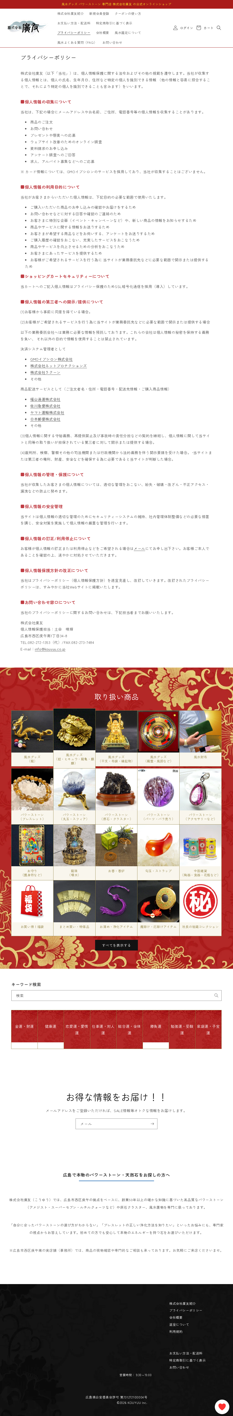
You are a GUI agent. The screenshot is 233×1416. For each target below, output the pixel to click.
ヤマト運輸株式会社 (47, 412)
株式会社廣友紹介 (182, 1303)
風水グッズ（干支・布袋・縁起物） (116, 759)
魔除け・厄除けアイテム (158, 926)
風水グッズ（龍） (32, 759)
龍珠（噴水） (74, 873)
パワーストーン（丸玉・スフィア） (74, 816)
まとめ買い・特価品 (74, 926)
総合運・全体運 (129, 1029)
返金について (179, 1324)
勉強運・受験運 (182, 1029)
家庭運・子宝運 (208, 1029)
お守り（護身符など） (32, 873)
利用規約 (175, 1331)
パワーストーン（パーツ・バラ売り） (158, 816)
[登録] (152, 1123)
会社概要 (175, 1317)
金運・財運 (24, 1026)
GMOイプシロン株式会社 (51, 359)
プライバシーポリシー (186, 1310)
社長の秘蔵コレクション (200, 926)
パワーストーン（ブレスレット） (32, 816)
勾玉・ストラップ (158, 871)
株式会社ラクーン (45, 372)
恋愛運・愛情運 (77, 1029)
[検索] (216, 995)
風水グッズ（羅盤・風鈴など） (158, 759)
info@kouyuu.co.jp (50, 649)
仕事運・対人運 (103, 1029)
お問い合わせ (179, 1367)
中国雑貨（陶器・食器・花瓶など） (200, 873)
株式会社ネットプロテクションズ (58, 365)
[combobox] (116, 995)
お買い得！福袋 (32, 926)
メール (139, 548)
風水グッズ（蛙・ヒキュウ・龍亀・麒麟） (74, 759)
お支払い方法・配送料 (186, 1353)
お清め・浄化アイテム (116, 926)
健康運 (50, 1026)
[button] (219, 28)
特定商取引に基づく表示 (187, 1360)
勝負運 (156, 1026)
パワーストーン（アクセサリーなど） (200, 816)
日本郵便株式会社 (45, 419)
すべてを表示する (116, 945)
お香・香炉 (116, 871)
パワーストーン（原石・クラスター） (116, 816)
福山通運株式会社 (45, 399)
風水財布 (200, 757)
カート (208, 28)
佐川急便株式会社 (45, 406)
